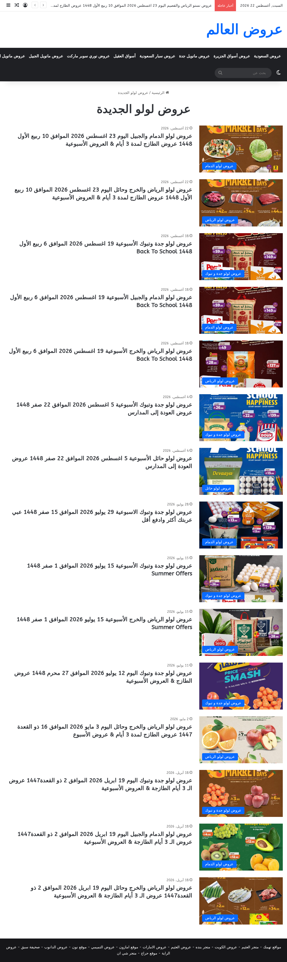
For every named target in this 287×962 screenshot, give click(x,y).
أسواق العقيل (125, 56)
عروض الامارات (154, 947)
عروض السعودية (267, 56)
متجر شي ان (126, 953)
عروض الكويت (226, 947)
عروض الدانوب (56, 947)
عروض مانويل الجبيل (46, 56)
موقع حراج (149, 953)
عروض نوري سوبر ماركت (88, 56)
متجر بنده (203, 947)
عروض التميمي (103, 947)
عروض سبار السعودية (157, 56)
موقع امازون (128, 947)
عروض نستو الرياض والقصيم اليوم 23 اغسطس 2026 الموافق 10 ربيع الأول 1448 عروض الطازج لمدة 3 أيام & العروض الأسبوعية (110, 5)
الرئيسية (159, 93)
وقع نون (78, 947)
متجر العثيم (250, 947)
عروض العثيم (181, 947)
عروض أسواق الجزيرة (232, 56)
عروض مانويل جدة (194, 56)
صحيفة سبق (30, 947)
